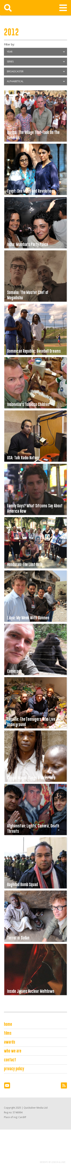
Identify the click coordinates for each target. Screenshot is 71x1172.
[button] (63, 8)
